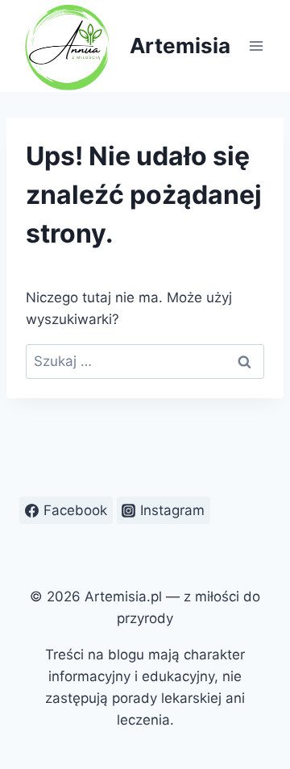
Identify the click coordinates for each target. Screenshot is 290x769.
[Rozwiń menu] (256, 45)
